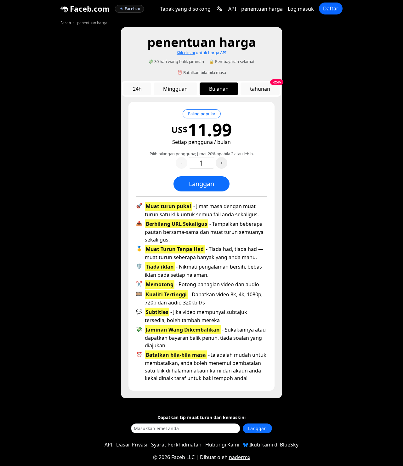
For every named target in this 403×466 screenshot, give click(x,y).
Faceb (65, 23)
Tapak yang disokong (185, 8)
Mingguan (175, 88)
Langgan (201, 183)
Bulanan (219, 88)
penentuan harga (262, 8)
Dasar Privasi (131, 444)
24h (137, 88)
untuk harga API (201, 52)
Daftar (330, 8)
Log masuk (301, 8)
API (232, 8)
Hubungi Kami (222, 444)
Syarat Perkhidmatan (176, 444)
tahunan (265, 87)
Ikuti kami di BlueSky (273, 444)
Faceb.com (89, 8)
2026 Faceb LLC (177, 457)
